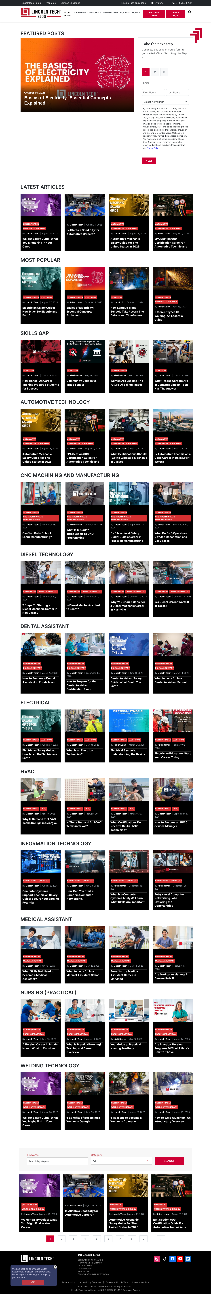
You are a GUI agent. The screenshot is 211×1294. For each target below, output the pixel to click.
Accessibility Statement (90, 1282)
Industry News (85, 1266)
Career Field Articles (86, 12)
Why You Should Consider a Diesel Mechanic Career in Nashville (127, 605)
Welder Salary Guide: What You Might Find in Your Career (40, 242)
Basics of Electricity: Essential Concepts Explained (80, 311)
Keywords (32, 1154)
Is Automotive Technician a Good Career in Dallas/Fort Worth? (172, 457)
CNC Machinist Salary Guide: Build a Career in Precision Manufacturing (126, 537)
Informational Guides (115, 12)
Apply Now (175, 14)
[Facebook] (172, 1259)
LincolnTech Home (31, 3)
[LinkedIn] (188, 1259)
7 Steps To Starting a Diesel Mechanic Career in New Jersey (39, 609)
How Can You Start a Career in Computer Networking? (79, 894)
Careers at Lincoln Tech (117, 1282)
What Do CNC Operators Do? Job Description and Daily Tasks (170, 537)
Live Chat (159, 3)
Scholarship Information (90, 1260)
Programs (51, 3)
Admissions (83, 1271)
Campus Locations (70, 3)
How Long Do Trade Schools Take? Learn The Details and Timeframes (127, 311)
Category (96, 1154)
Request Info (154, 14)
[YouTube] (180, 1259)
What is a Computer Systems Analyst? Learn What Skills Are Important (127, 898)
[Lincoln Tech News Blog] (41, 12)
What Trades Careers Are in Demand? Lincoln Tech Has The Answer (171, 384)
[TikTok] (165, 1259)
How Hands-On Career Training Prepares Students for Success (40, 384)
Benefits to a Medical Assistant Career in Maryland (124, 975)
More (135, 12)
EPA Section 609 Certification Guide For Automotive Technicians (170, 242)
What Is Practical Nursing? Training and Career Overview (83, 1048)
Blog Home (67, 14)
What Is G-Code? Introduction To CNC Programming (80, 533)
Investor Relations (140, 1282)
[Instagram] (157, 1259)
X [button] (55, 1267)
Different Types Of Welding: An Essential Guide (169, 315)
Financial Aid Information (90, 1263)
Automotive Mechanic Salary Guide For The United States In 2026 (125, 242)
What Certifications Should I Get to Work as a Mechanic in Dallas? (128, 457)
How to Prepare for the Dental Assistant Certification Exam (81, 685)
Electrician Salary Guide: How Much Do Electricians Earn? (39, 311)
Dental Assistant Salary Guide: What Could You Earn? (126, 682)
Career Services (86, 1269)
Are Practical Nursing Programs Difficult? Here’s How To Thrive (171, 1048)
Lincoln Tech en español (133, 3)
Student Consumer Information (93, 1274)
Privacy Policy (152, 148)
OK (33, 1282)
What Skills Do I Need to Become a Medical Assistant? (38, 975)
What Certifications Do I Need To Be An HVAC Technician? (126, 826)
